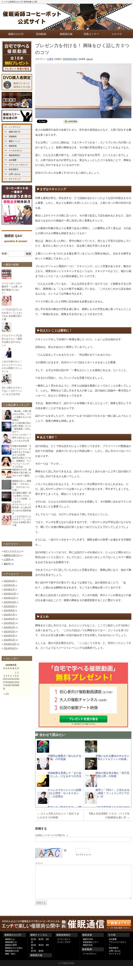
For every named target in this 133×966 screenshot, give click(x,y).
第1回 (33, 939)
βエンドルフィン (12, 551)
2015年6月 (9, 619)
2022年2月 (9, 581)
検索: (4, 253)
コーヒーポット (64, 939)
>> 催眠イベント (12, 141)
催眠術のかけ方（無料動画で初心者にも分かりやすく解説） (21, 472)
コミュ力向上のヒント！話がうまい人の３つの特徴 (58, 815)
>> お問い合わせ (12, 174)
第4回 (33, 945)
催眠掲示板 (36, 955)
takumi (89, 59)
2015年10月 (10, 602)
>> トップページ (12, 127)
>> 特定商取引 (11, 169)
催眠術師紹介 (63, 935)
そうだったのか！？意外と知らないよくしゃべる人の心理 (21, 437)
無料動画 (87, 949)
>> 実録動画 (11, 136)
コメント (39, 863)
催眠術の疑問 (11, 945)
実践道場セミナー (90, 942)
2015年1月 (9, 639)
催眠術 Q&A (15, 238)
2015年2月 (9, 635)
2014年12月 (10, 644)
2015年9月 (9, 606)
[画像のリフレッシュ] (65, 850)
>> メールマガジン (13, 150)
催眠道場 (87, 935)
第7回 (33, 951)
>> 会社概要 (11, 160)
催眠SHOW (88, 939)
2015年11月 (10, 598)
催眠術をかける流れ (14, 948)
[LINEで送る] (71, 121)
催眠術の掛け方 (12, 555)
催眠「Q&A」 (11, 954)
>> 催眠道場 (11, 146)
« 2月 (6, 693)
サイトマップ (115, 954)
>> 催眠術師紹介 (12, 155)
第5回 (40, 945)
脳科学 (7, 563)
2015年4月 (9, 627)
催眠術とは (10, 939)
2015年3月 (9, 631)
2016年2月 (9, 585)
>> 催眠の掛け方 (12, 132)
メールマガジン (90, 954)
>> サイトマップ (12, 179)
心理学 (50, 59)
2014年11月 (10, 648)
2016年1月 (9, 589)
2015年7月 (9, 614)
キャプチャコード (83, 855)
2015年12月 (10, 593)
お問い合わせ (115, 951)
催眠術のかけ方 (12, 935)
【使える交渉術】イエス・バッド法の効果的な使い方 (108, 815)
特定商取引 (114, 948)
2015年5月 (9, 623)
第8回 (40, 951)
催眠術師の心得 (12, 951)
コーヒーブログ (64, 942)
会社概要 (113, 939)
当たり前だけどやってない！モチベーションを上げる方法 (12, 390)
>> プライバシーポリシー (16, 165)
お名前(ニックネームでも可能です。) (51, 835)
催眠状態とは (11, 942)
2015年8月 (9, 610)
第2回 (40, 939)
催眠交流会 (88, 945)
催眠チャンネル (38, 935)
